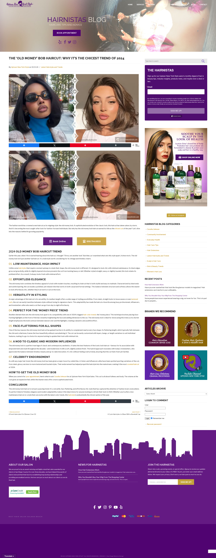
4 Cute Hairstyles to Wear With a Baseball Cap (124, 414)
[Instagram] (105, 508)
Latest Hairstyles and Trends (52, 67)
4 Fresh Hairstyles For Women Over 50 (22, 414)
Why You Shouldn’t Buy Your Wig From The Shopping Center (166, 295)
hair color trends (89, 314)
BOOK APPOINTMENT (67, 33)
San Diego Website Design (115, 556)
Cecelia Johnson (60, 376)
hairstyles (22, 268)
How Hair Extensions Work (154, 285)
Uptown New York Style (20, 4)
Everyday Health (153, 240)
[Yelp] (121, 508)
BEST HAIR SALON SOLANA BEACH (26, 516)
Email (149, 87)
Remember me (158, 418)
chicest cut (119, 228)
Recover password (154, 424)
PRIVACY (103, 556)
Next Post (136, 412)
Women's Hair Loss (154, 271)
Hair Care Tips (152, 245)
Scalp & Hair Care (154, 261)
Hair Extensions (153, 250)
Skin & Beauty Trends (155, 266)
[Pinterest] (110, 508)
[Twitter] (99, 508)
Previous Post (14, 412)
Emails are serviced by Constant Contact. (171, 104)
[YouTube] (116, 508)
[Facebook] (94, 508)
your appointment (32, 376)
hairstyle (71, 395)
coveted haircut (133, 364)
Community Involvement (156, 234)
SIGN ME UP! (176, 111)
